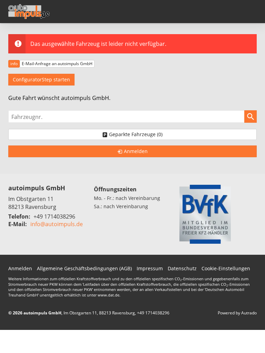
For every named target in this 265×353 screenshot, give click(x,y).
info (14, 64)
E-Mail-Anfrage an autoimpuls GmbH (57, 64)
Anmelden (20, 268)
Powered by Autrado (237, 313)
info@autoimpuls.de (56, 224)
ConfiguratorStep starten (41, 79)
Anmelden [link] (136, 151)
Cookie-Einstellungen (226, 268)
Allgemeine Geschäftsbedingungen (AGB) (84, 268)
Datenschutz (182, 268)
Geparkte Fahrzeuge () (136, 134)
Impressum (150, 268)
